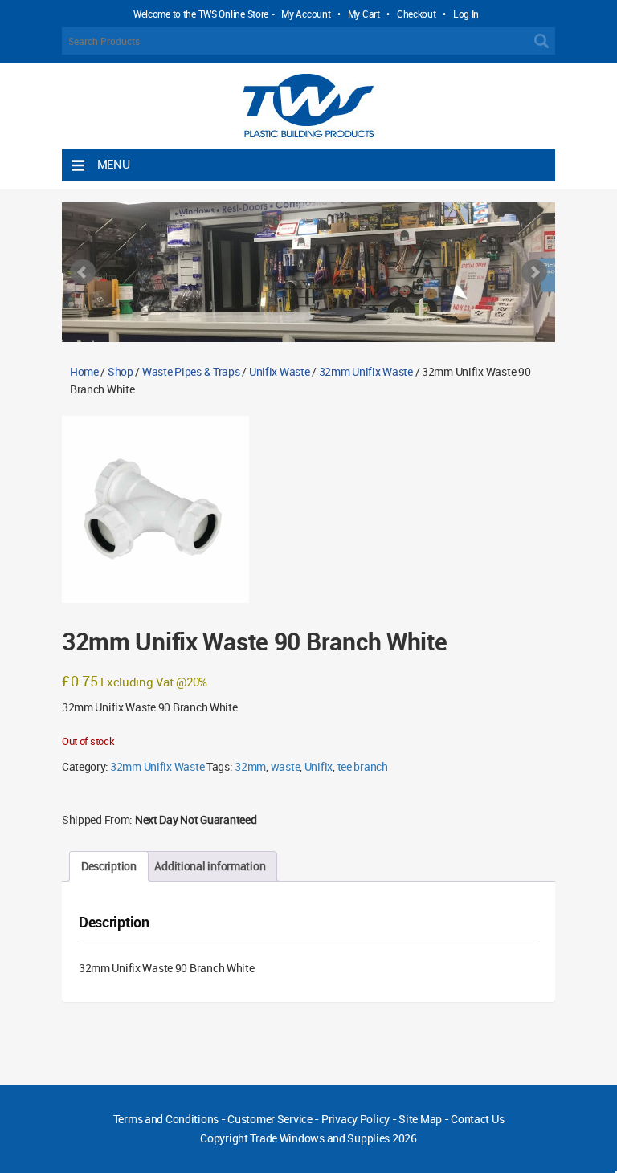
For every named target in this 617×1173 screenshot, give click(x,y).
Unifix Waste (279, 371)
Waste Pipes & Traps (191, 371)
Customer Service (270, 1118)
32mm (250, 766)
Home (84, 371)
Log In (466, 13)
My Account (305, 13)
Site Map (420, 1118)
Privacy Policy (355, 1118)
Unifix (318, 766)
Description (109, 866)
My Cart (364, 13)
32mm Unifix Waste (366, 371)
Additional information (209, 866)
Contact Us (477, 1118)
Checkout (416, 13)
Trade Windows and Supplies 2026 (333, 1138)
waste (285, 766)
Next (534, 272)
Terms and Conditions (166, 1118)
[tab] (109, 866)
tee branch (362, 766)
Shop (120, 371)
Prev (83, 272)
